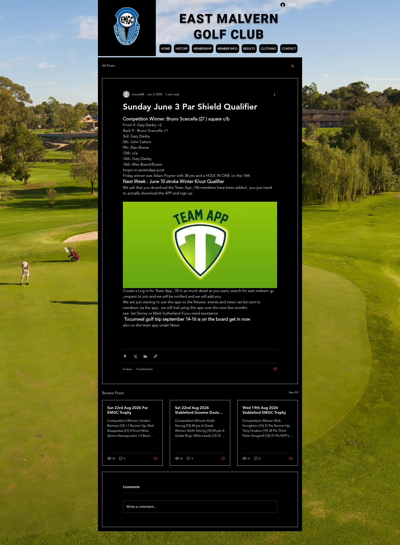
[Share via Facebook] (125, 356)
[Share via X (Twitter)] (135, 356)
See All (293, 392)
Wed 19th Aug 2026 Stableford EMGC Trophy (264, 410)
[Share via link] (156, 356)
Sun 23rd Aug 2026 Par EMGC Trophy (127, 410)
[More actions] (274, 94)
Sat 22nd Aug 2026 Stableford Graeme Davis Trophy (197, 410)
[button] (293, 65)
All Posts (108, 66)
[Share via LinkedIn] (145, 356)
